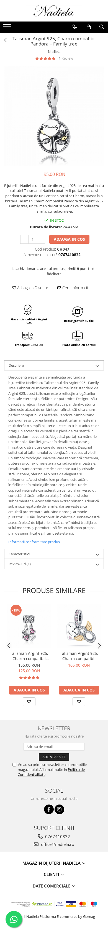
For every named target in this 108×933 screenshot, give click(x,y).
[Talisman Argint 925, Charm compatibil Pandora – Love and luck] (79, 626)
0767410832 (57, 836)
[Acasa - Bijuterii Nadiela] (54, 10)
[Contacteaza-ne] (75, 27)
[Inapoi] (4, 40)
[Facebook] (49, 809)
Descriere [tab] (16, 365)
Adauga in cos (69, 239)
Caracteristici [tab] (19, 553)
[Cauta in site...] (102, 27)
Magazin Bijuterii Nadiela (52, 863)
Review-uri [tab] (20, 563)
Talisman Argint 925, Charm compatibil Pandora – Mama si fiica (29, 656)
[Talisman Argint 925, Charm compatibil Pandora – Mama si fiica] (29, 626)
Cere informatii (74, 287)
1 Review (66, 58)
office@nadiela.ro (57, 844)
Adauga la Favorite (32, 287)
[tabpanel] (54, 116)
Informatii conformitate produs (34, 541)
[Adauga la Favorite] (29, 701)
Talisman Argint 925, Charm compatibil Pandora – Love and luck (79, 656)
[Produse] (7, 28)
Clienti (52, 874)
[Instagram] (59, 809)
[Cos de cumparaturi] (89, 27)
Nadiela (54, 51)
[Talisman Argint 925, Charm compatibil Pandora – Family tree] (54, 116)
